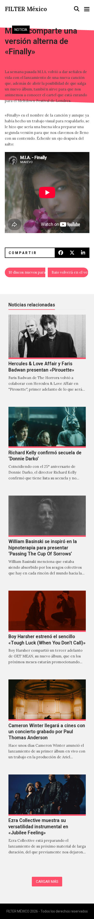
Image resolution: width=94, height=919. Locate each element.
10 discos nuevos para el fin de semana (27, 272)
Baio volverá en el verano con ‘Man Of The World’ (70, 272)
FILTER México (26, 9)
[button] (76, 9)
